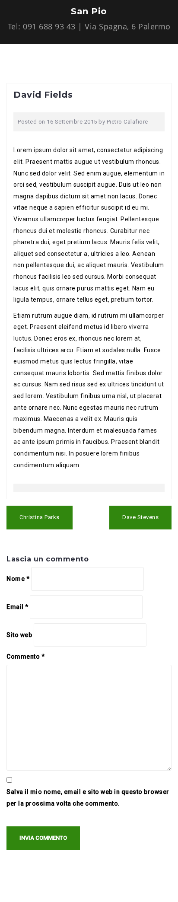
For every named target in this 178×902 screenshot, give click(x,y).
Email (17, 606)
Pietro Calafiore (127, 121)
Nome (17, 578)
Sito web (19, 634)
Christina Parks (39, 517)
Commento (25, 656)
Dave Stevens (140, 517)
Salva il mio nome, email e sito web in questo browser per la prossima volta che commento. (87, 797)
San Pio (89, 11)
